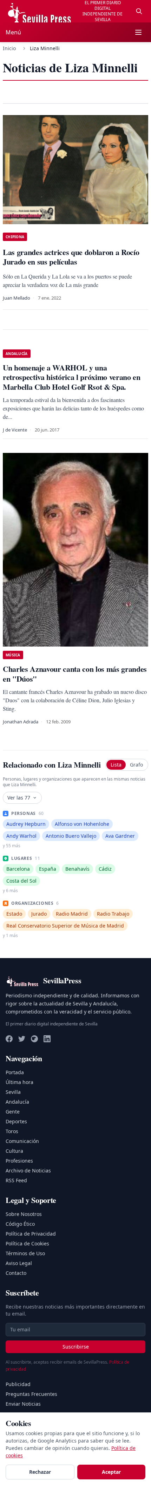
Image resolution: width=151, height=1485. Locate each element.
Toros (12, 1131)
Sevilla (13, 1092)
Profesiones (19, 1160)
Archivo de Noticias (28, 1170)
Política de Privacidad (31, 1233)
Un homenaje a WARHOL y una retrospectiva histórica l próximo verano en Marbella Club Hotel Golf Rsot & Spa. (71, 377)
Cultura (14, 1151)
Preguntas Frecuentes (31, 1394)
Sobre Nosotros (24, 1214)
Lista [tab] (116, 764)
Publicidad (18, 1384)
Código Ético (20, 1223)
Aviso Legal (19, 1263)
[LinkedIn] (47, 1038)
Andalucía (17, 1101)
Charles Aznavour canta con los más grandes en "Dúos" (75, 673)
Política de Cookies (27, 1243)
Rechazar (40, 1472)
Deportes (16, 1121)
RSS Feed (16, 1180)
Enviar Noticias (23, 1403)
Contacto (16, 1273)
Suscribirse (76, 1346)
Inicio (9, 48)
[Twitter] (21, 1038)
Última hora (19, 1082)
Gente (13, 1111)
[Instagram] (34, 1038)
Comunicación (22, 1141)
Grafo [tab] (136, 764)
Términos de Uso (25, 1253)
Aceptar (111, 1472)
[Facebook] (9, 1038)
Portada (15, 1072)
